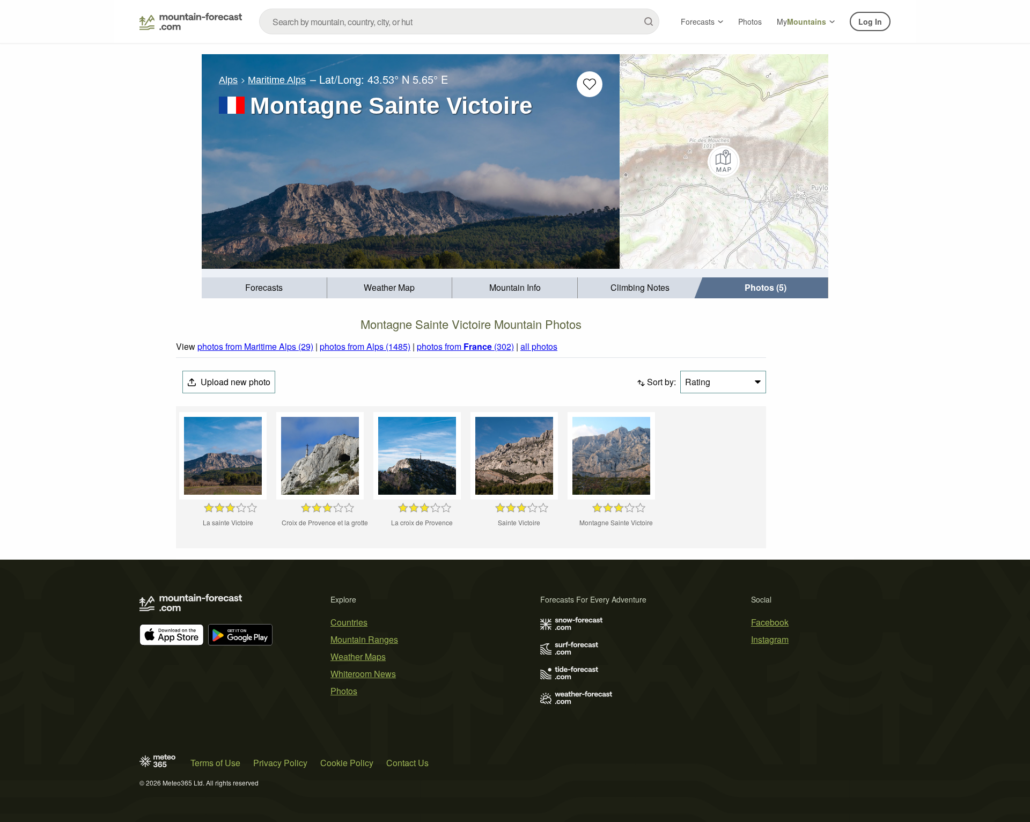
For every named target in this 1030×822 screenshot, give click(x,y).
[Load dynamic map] (724, 161)
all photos (538, 346)
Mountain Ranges (364, 639)
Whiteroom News (363, 673)
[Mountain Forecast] (190, 21)
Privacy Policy (280, 763)
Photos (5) (765, 287)
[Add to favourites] (589, 84)
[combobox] (459, 21)
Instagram (770, 639)
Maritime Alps (277, 80)
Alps (228, 80)
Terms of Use (215, 763)
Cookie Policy (346, 763)
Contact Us (407, 763)
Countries (348, 622)
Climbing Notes (640, 287)
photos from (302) (465, 346)
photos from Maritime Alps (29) (255, 346)
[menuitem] (264, 287)
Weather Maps (358, 656)
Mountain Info (515, 287)
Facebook (770, 622)
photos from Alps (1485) (365, 346)
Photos (750, 21)
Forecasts (698, 21)
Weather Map (389, 287)
